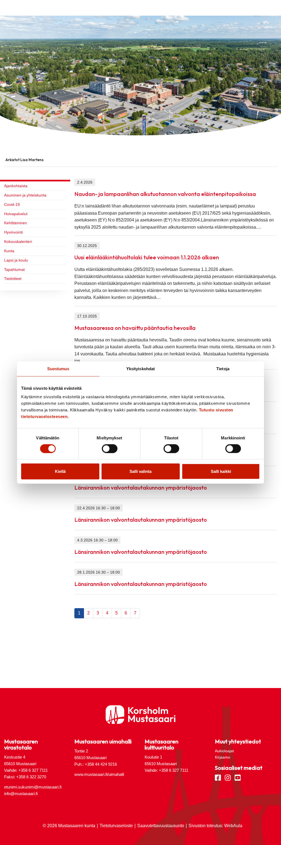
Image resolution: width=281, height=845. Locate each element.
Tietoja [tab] (222, 368)
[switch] (109, 448)
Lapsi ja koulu (16, 260)
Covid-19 (12, 204)
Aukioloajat (224, 751)
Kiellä (60, 471)
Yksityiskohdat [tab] (140, 368)
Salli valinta (140, 471)
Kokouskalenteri (18, 241)
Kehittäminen (15, 223)
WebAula (233, 825)
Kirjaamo (222, 757)
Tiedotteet (12, 278)
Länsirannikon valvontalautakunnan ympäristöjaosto (140, 487)
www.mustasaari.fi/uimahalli (99, 774)
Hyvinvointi (13, 232)
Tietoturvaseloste (116, 825)
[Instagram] (228, 777)
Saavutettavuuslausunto (160, 825)
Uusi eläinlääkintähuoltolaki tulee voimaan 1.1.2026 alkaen (146, 257)
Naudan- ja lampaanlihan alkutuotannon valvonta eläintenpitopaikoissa (165, 193)
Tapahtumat (14, 269)
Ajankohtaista (15, 186)
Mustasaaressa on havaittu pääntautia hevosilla (135, 327)
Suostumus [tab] (58, 368)
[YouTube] (238, 777)
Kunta (9, 251)
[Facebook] (218, 777)
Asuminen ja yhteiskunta (25, 195)
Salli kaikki (221, 471)
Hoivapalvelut (15, 214)
